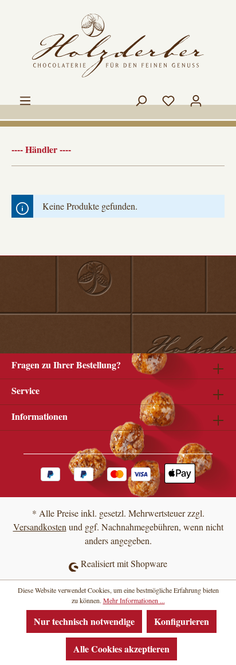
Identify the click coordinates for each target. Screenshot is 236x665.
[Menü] (25, 97)
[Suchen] (141, 97)
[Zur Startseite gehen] (118, 45)
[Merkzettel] (168, 97)
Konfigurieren (181, 621)
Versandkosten (39, 527)
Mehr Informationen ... (134, 600)
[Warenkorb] (217, 94)
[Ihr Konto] (196, 97)
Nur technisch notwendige (84, 621)
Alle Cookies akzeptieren (121, 648)
